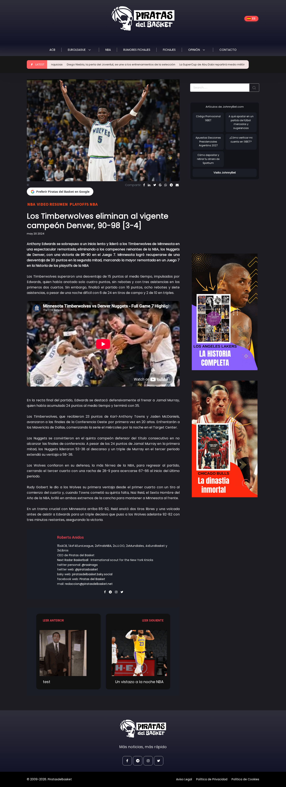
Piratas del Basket (92, 579)
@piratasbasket (86, 569)
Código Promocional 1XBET (208, 118)
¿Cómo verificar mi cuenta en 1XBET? (241, 139)
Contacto (228, 50)
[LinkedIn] (149, 185)
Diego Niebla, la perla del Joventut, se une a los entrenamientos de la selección (91, 64)
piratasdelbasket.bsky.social (92, 574)
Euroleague (77, 50)
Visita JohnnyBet (225, 172)
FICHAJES (169, 50)
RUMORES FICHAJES (136, 50)
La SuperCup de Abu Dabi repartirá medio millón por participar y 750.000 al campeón (208, 64)
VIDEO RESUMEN (52, 204)
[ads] (224, 312)
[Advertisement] (225, 212)
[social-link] (127, 760)
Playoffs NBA (84, 204)
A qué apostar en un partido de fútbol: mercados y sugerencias (241, 122)
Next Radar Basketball (72, 560)
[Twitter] (154, 185)
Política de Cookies (245, 779)
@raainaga (90, 565)
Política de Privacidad (211, 779)
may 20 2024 (35, 234)
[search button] (254, 88)
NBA (108, 50)
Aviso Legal (184, 779)
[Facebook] (144, 185)
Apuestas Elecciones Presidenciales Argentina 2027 (208, 141)
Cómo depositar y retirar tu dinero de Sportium (208, 159)
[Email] (177, 185)
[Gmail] (160, 185)
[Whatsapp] (165, 185)
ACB (52, 50)
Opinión (194, 50)
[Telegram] (171, 185)
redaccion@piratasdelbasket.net (89, 584)
